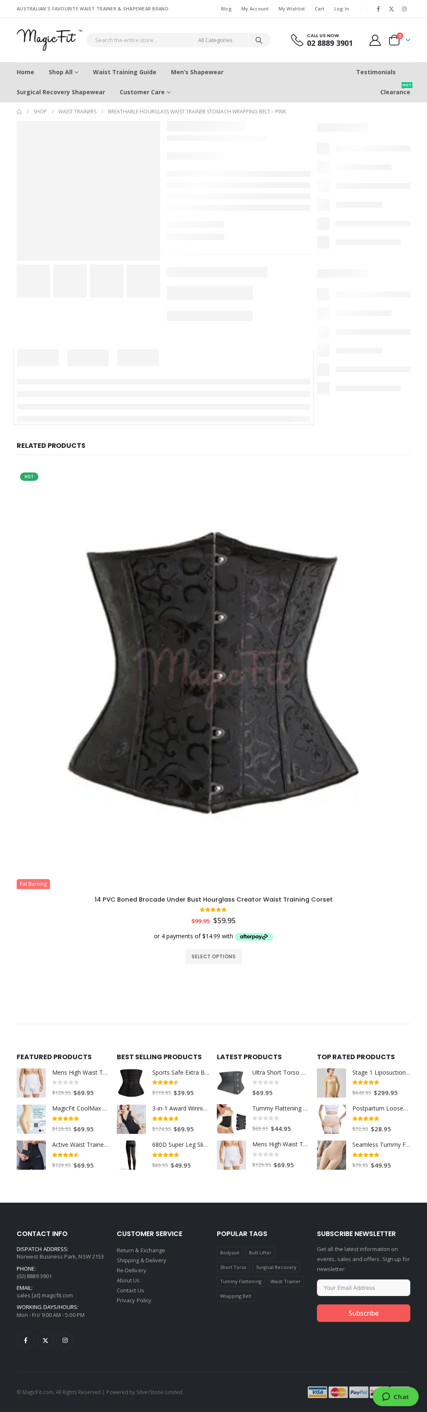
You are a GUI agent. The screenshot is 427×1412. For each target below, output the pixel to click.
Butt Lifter (260, 1252)
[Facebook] (378, 8)
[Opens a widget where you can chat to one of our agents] (395, 1397)
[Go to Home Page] (19, 112)
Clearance (395, 89)
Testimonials (376, 72)
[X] (391, 8)
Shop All (61, 72)
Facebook (26, 1340)
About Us (128, 1280)
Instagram (65, 1340)
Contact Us (130, 1290)
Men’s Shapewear (197, 72)
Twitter (45, 1340)
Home (25, 72)
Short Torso (233, 1267)
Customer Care (142, 92)
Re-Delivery (131, 1270)
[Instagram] (404, 8)
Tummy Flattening (240, 1281)
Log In (341, 8)
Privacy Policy (134, 1300)
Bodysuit (230, 1252)
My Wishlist (292, 8)
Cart (320, 8)
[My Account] (375, 39)
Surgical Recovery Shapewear (61, 92)
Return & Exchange (141, 1250)
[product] (31, 1083)
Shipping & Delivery (141, 1260)
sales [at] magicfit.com (45, 1295)
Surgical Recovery (276, 1267)
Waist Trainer (286, 1281)
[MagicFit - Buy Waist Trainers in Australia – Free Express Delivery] (49, 40)
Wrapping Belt (236, 1296)
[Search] (259, 40)
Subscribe (364, 1313)
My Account (255, 8)
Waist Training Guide (124, 72)
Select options (213, 956)
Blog (226, 8)
